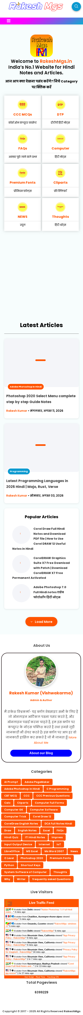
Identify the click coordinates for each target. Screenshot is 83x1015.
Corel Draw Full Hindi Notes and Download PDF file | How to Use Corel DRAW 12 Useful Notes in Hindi (38, 539)
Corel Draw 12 (42, 816)
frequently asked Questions (51, 879)
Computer (60, 148)
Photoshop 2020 (32, 858)
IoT (59, 844)
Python (9, 865)
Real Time (40, 977)
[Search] (76, 6)
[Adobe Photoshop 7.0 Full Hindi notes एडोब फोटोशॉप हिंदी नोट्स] (21, 601)
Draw (7, 830)
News (74, 851)
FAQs (22, 148)
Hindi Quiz (11, 837)
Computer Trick (15, 816)
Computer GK (13, 809)
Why (7, 879)
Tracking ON (53, 977)
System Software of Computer (25, 872)
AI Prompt (11, 782)
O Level (9, 858)
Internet (44, 844)
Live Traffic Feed (41, 902)
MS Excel (32, 851)
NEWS (22, 216)
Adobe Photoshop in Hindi (26, 386)
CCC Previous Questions (53, 795)
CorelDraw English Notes (21, 823)
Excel (46, 830)
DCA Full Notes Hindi (58, 823)
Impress (57, 837)
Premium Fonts (22, 182)
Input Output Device (18, 844)
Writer (21, 879)
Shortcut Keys (30, 865)
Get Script (29, 977)
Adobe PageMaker (37, 782)
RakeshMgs (12, 919)
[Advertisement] (41, 278)
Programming (19, 471)
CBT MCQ (10, 795)
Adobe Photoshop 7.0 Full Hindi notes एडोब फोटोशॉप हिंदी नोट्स (49, 592)
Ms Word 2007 (54, 851)
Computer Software (44, 809)
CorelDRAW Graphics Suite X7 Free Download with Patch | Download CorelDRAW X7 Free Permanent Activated (41, 568)
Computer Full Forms (49, 802)
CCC (27, 795)
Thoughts (60, 216)
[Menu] (38, 20)
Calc (7, 802)
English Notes (27, 830)
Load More (43, 621)
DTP (60, 114)
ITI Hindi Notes (35, 837)
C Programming (58, 789)
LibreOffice (12, 851)
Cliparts (60, 182)
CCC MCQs (22, 114)
